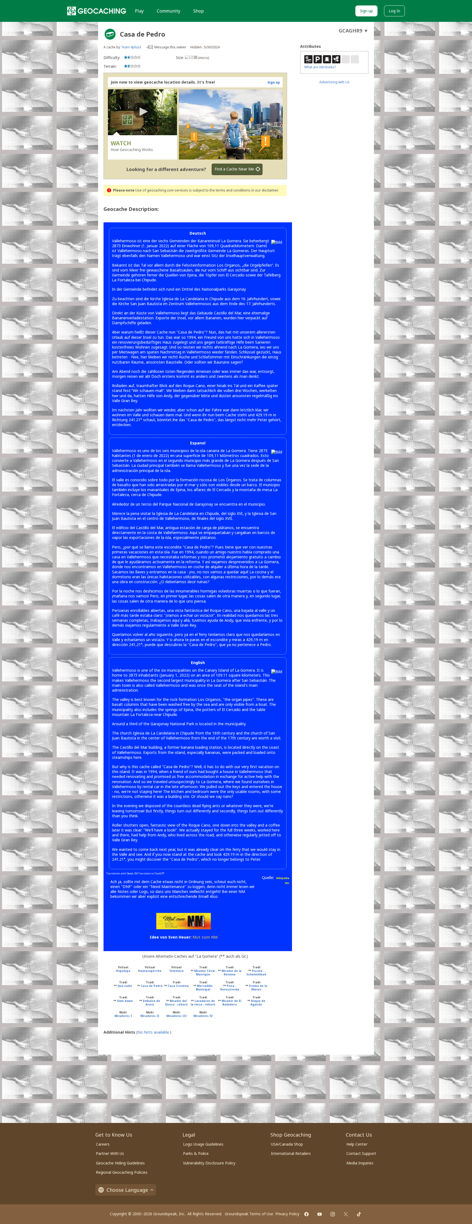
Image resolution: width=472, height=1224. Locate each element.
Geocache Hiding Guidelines (120, 1163)
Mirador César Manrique (205, 972)
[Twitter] (346, 1214)
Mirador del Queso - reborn (176, 1002)
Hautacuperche (149, 971)
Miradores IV (203, 1016)
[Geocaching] (96, 10)
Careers (103, 1144)
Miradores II (149, 1016)
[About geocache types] (110, 34)
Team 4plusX (131, 47)
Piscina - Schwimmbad (256, 972)
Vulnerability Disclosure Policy (209, 1163)
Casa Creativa (178, 986)
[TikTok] (359, 1214)
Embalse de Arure (151, 1002)
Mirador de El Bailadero (231, 1002)
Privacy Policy (287, 1213)
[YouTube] (319, 1214)
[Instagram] (332, 1214)
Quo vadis (124, 986)
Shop (198, 11)
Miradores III (176, 1016)
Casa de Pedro (152, 986)
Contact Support (361, 1153)
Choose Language (127, 1190)
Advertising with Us (334, 82)
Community (168, 11)
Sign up (366, 10)
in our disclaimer (264, 190)
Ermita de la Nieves (258, 987)
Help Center (356, 1144)
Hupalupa (123, 971)
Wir (287, 883)
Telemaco (176, 971)
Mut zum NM (205, 937)
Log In (394, 10)
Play (139, 11)
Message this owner (170, 47)
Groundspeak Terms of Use (249, 1213)
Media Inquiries (359, 1163)
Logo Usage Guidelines (203, 1144)
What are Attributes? (320, 67)
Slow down (125, 1001)
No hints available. (153, 1032)
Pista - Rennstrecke (229, 987)
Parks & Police (196, 1153)
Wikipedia (282, 878)
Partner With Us (110, 1153)
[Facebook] (306, 1214)
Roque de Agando (257, 1002)
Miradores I (123, 1016)
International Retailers (291, 1153)
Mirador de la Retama (231, 972)
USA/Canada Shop (287, 1144)
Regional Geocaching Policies (122, 1172)
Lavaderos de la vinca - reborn (203, 1002)
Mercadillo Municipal (204, 987)
